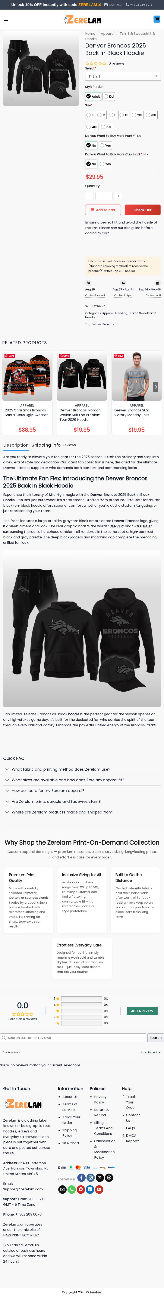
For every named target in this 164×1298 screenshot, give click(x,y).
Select (90, 68)
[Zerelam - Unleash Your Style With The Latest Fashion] (82, 19)
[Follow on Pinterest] (81, 1189)
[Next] (155, 387)
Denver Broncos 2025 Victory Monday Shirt (132, 412)
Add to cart (106, 210)
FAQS (130, 1128)
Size (88, 105)
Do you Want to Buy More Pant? (110, 136)
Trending (121, 313)
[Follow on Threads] (109, 1178)
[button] (5, 19)
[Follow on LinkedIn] (90, 1189)
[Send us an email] (62, 1189)
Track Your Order (131, 1102)
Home (90, 33)
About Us (70, 1096)
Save (11, 355)
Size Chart (70, 1143)
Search (156, 1037)
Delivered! (153, 295)
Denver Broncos (103, 324)
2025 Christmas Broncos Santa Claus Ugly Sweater (26, 412)
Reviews (69, 445)
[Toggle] (7, 769)
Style (89, 87)
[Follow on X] (100, 1178)
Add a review (142, 1011)
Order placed (95, 295)
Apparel (107, 33)
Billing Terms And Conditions (103, 1128)
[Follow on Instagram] (90, 1178)
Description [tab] (16, 445)
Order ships (123, 295)
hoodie (73, 714)
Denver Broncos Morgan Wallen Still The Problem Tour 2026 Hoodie (80, 415)
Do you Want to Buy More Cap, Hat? (113, 154)
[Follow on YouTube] (99, 1189)
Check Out (143, 210)
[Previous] (9, 387)
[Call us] (71, 1189)
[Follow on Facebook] (81, 1178)
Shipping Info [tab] (46, 445)
